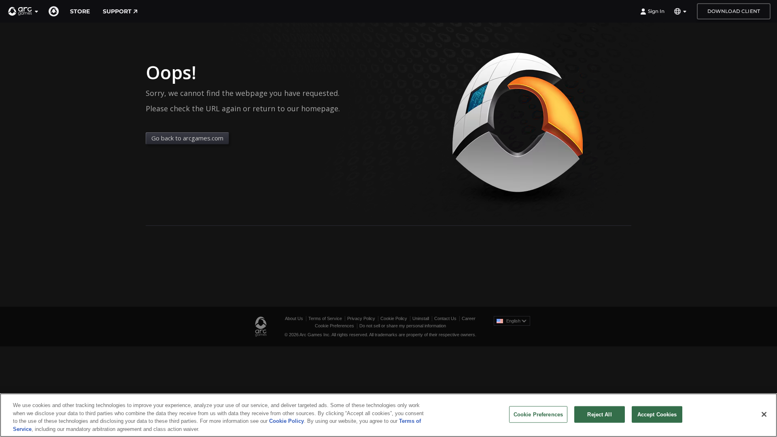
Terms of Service (325, 318)
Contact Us (445, 318)
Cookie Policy (393, 318)
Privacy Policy (361, 318)
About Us (294, 318)
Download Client (733, 11)
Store (80, 11)
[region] (388, 415)
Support (117, 11)
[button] (23, 11)
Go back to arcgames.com (187, 138)
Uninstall (420, 318)
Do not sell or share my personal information (402, 325)
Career (469, 318)
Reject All (599, 415)
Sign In (656, 11)
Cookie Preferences (334, 325)
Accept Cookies (657, 415)
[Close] (764, 414)
